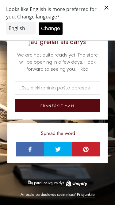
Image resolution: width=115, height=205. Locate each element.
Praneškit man (57, 105)
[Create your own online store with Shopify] (76, 183)
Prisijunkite (86, 194)
